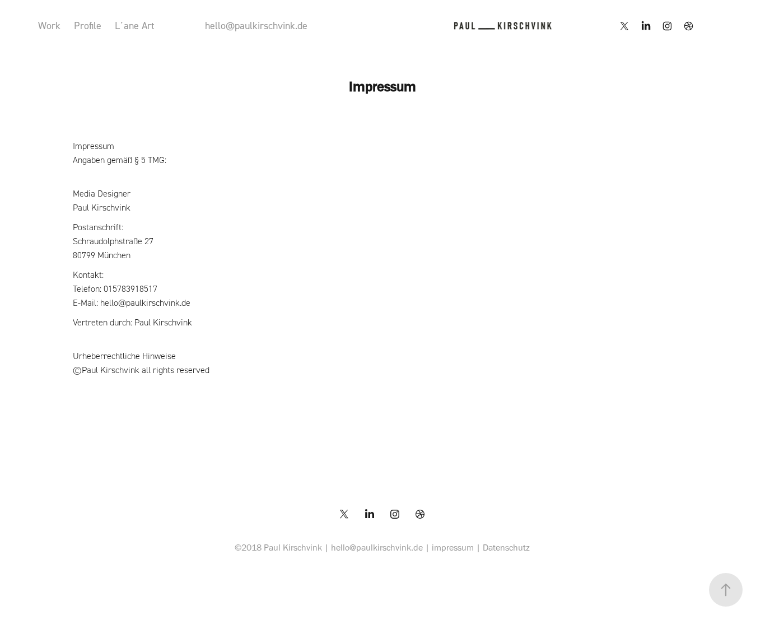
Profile (87, 25)
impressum (453, 547)
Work (49, 25)
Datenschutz (506, 547)
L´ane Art (135, 25)
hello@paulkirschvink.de (256, 25)
